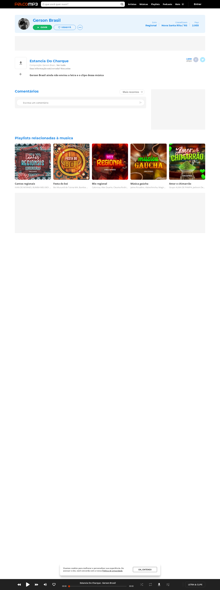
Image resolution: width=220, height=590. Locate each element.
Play (28, 584)
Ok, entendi (145, 569)
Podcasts (167, 4)
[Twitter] (202, 59)
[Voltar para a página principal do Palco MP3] (27, 4)
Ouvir (44, 27)
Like (54, 584)
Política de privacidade (112, 570)
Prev (19, 584)
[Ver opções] (80, 27)
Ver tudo (61, 65)
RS (185, 25)
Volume (45, 584)
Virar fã (66, 27)
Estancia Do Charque (90, 582)
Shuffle (141, 584)
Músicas (143, 4)
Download (159, 584)
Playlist (167, 584)
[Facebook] (195, 59)
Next (36, 584)
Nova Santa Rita (172, 25)
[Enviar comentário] (141, 102)
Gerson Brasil (47, 20)
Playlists (155, 4)
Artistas (132, 4)
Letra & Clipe (195, 584)
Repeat (150, 584)
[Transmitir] (176, 584)
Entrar (197, 4)
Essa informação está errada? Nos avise (50, 69)
